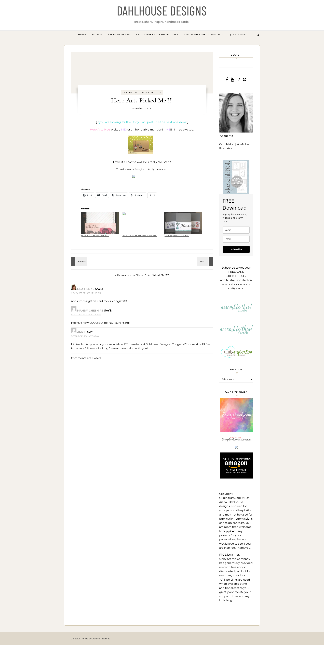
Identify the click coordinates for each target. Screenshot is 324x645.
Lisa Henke (85, 289)
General (128, 92)
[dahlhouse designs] (162, 15)
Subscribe (236, 249)
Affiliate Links (229, 579)
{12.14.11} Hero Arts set (176, 235)
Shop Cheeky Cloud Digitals (157, 34)
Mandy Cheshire (90, 310)
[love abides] (78, 261)
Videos (97, 34)
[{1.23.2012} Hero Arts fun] (100, 223)
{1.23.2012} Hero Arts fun (95, 235)
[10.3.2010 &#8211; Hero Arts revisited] (141, 223)
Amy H (82, 332)
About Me (226, 135)
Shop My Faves (119, 34)
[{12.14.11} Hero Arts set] (183, 223)
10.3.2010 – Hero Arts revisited (140, 235)
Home (82, 34)
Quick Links (237, 34)
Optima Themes (101, 638)
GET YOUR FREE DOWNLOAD (203, 34)
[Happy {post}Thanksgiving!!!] (205, 261)
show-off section (148, 92)
